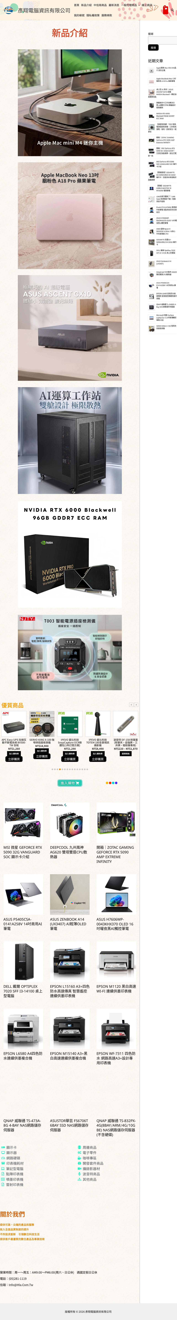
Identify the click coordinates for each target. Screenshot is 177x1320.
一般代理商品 (129, 5)
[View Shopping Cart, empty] (165, 10)
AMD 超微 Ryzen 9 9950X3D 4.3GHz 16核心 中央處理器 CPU (165, 231)
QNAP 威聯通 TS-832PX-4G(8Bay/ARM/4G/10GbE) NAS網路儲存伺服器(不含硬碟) (116, 1128)
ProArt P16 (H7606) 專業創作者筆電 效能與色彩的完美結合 (166, 210)
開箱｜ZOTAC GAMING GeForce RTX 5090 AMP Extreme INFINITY (115, 855)
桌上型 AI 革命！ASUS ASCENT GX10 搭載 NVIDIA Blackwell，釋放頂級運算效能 (162, 93)
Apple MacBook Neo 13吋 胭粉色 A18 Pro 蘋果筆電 (166, 80)
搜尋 (150, 34)
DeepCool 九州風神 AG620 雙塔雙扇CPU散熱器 (68, 852)
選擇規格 (42, 753)
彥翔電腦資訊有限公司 (44, 10)
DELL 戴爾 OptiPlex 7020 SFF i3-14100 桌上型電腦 (22, 991)
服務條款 (106, 15)
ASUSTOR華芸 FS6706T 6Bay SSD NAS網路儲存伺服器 (69, 1126)
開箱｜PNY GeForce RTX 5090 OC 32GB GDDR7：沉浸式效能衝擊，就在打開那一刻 (162, 152)
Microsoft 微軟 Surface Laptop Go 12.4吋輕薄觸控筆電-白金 (166, 318)
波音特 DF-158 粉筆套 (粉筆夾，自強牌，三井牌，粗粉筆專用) (42, 742)
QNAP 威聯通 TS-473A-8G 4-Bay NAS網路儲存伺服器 (22, 1126)
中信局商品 (100, 5)
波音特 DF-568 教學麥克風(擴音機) (98, 741)
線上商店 (147, 5)
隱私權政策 (93, 15)
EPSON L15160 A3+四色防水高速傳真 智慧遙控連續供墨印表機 (70, 991)
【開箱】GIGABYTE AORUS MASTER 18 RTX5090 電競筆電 (163, 188)
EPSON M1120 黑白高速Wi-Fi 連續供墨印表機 (116, 989)
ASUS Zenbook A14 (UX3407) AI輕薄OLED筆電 (68, 924)
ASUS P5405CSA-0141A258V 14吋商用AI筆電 (22, 924)
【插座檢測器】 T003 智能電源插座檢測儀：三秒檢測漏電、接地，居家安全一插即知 (162, 128)
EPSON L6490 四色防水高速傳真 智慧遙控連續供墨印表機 (166, 296)
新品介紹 (86, 5)
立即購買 (14, 759)
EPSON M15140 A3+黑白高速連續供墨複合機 (68, 1056)
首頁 (76, 5)
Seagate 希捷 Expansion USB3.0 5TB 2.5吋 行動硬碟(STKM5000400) (126, 744)
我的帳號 (79, 15)
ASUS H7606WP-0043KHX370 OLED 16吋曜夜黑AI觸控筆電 (115, 924)
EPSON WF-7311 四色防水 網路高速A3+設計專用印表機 (116, 1059)
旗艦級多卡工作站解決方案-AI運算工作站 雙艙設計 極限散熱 (166, 105)
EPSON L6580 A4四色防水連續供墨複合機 (22, 1056)
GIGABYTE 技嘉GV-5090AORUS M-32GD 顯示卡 (166, 242)
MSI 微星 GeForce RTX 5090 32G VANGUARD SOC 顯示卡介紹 (22, 852)
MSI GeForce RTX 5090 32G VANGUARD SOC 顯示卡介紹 (166, 164)
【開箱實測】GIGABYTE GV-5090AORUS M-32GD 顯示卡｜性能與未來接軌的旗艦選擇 (162, 176)
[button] (138, 5)
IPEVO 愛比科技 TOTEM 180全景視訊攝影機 (13, 742)
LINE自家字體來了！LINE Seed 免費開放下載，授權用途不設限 (166, 199)
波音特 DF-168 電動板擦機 (70, 741)
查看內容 (126, 756)
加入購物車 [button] (14, 753)
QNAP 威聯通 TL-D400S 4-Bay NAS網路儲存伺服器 (166, 305)
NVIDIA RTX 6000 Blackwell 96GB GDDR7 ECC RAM (165, 116)
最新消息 (114, 5)
